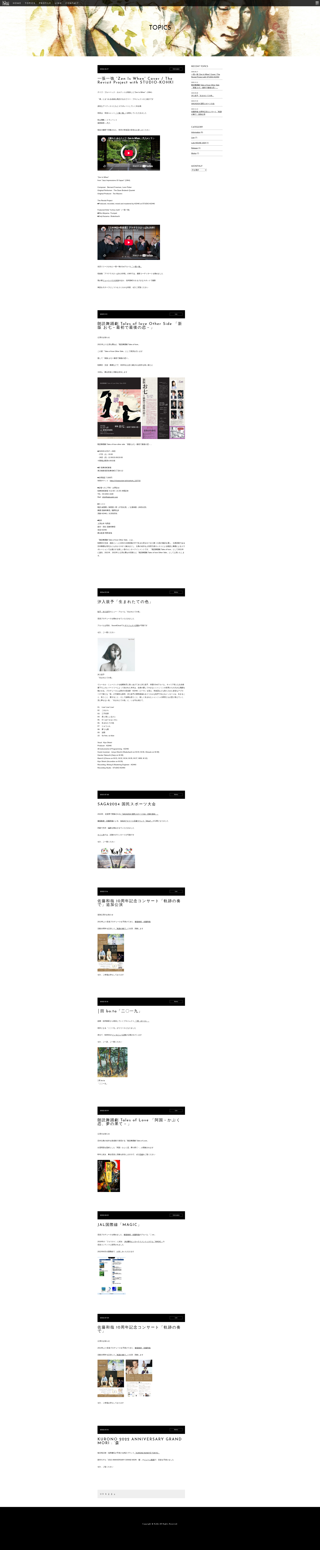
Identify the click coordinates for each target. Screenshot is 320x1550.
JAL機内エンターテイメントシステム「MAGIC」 (143, 1242)
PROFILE (45, 3)
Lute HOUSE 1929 (198, 143)
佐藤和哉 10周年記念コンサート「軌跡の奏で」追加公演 (139, 903)
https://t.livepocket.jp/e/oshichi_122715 (125, 481)
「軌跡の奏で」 (121, 929)
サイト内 (101, 835)
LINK (58, 3)
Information (176, 69)
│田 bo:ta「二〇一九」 (120, 1011)
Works (176, 592)
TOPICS (30, 3)
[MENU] (317, 3)
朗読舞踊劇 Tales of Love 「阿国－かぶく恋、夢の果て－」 (139, 1122)
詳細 (141, 1154)
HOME (17, 3)
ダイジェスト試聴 (132, 625)
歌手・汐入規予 (104, 612)
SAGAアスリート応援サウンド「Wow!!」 (136, 821)
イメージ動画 (149, 1460)
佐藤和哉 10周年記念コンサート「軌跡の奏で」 (139, 1329)
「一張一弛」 (120, 113)
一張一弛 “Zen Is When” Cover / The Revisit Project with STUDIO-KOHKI (136, 80)
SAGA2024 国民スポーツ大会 (127, 804)
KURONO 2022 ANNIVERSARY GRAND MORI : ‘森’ (140, 1441)
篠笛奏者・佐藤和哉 (105, 821)
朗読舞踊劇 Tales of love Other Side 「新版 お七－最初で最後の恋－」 (140, 326)
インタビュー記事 (119, 1035)
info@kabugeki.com (110, 497)
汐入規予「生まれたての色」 (125, 602)
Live (176, 314)
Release (194, 148)
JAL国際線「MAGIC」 (120, 1225)
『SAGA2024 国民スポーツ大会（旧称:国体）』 (139, 814)
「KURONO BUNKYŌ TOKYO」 (147, 1453)
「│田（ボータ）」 (141, 1021)
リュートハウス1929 (111, 280)
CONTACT (72, 3)
